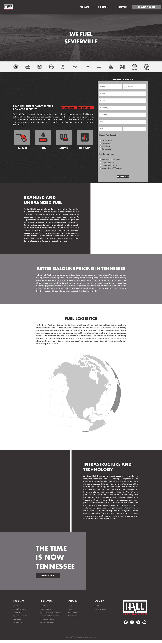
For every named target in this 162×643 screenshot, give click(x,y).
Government (106, 149)
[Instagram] (138, 622)
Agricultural (105, 146)
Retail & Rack (106, 140)
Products (84, 7)
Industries (103, 7)
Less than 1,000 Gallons (110, 160)
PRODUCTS (18, 601)
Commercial (106, 143)
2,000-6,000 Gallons (109, 165)
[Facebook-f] (132, 622)
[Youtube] (144, 622)
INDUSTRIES (46, 601)
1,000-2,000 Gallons (109, 162)
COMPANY (122, 7)
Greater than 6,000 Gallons (111, 168)
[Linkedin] (126, 622)
